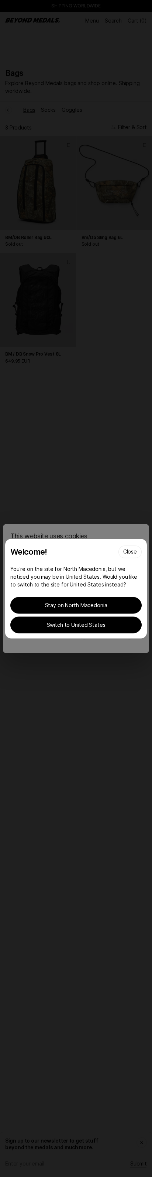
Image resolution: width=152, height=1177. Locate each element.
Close (130, 551)
